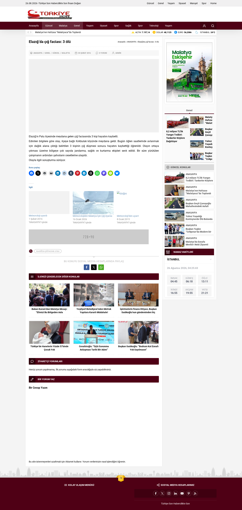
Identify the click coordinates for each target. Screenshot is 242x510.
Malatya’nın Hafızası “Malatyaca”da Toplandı (58, 32)
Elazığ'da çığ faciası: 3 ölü (47, 251)
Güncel (56, 53)
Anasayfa (121, 41)
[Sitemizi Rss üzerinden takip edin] (195, 493)
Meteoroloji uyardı (38, 215)
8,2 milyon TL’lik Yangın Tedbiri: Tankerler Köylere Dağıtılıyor (175, 136)
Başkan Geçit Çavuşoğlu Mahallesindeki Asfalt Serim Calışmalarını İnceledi (198, 207)
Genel (47, 53)
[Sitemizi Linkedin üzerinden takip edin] (175, 493)
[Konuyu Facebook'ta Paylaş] (86, 267)
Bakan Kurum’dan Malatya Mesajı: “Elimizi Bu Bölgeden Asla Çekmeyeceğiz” (49, 312)
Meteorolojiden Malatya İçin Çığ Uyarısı (92, 215)
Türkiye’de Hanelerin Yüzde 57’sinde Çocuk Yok (49, 348)
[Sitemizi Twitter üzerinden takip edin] (162, 493)
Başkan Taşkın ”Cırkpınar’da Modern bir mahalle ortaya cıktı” (198, 231)
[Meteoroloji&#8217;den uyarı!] (137, 202)
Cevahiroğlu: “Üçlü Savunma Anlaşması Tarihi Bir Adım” (94, 348)
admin (118, 53)
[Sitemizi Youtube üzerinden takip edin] (182, 493)
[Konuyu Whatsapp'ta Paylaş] (101, 267)
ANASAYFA (131, 41)
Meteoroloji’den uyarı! (128, 215)
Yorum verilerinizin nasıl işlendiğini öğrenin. (104, 461)
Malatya (66, 53)
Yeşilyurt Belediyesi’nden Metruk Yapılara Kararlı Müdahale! (94, 310)
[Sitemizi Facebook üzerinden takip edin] (155, 493)
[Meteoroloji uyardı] (49, 202)
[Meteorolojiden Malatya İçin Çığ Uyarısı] (93, 202)
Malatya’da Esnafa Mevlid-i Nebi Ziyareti (197, 243)
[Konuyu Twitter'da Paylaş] (94, 267)
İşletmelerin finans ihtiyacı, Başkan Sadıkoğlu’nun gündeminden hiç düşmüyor (138, 312)
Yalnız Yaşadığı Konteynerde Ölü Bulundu (208, 147)
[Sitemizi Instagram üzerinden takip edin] (168, 493)
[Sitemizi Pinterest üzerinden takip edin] (188, 493)
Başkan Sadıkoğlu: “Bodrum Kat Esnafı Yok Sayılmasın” (138, 348)
